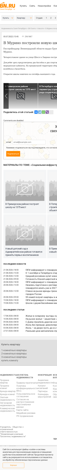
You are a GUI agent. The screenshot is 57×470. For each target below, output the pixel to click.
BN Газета (32, 28)
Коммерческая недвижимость (7, 409)
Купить (23, 6)
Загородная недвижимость (7, 404)
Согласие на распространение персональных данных (25, 403)
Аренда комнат (7, 394)
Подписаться (13, 154)
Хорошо (13, 465)
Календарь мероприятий (44, 395)
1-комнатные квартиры (14, 350)
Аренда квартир (8, 391)
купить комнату (9, 360)
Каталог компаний (43, 386)
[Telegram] (39, 112)
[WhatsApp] (43, 112)
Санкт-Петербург (6, 9)
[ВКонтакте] (36, 112)
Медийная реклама (25, 413)
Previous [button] (6, 96)
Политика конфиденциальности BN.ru (27, 388)
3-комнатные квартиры (14, 357)
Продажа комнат (4, 386)
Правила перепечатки (27, 383)
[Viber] (47, 112)
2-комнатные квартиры (14, 353)
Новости (40, 28)
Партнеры (42, 391)
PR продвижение (24, 416)
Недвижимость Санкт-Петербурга (14, 28)
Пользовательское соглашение (25, 395)
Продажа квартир (4, 381)
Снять (32, 6)
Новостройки (44, 6)
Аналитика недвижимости (45, 381)
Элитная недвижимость (7, 398)
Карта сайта (22, 410)
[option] (20, 96)
